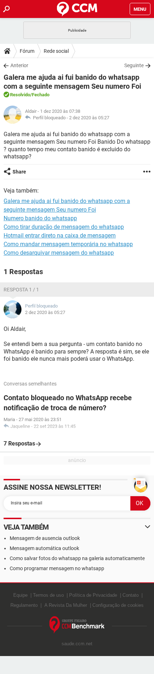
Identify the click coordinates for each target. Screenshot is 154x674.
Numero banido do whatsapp (40, 218)
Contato (130, 595)
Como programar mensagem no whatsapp (57, 568)
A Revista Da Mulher (65, 605)
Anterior (19, 65)
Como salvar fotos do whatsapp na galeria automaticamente (77, 558)
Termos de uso (48, 595)
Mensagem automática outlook (44, 548)
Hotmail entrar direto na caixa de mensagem (60, 235)
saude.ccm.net (77, 643)
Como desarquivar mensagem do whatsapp (59, 252)
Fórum (27, 51)
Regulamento (24, 605)
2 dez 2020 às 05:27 (89, 117)
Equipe (20, 595)
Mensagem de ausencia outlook (45, 538)
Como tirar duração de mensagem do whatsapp (64, 226)
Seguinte (134, 65)
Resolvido (20, 94)
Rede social (56, 51)
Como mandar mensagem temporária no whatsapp (68, 244)
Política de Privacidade (93, 595)
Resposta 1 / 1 (21, 289)
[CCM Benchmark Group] (77, 625)
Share (19, 172)
